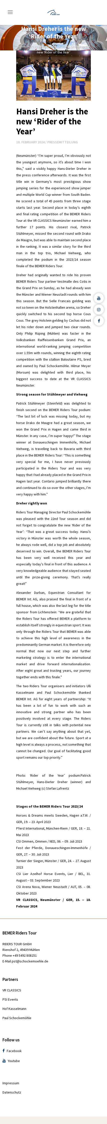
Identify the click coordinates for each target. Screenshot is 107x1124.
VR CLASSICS (11, 990)
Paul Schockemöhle (16, 1018)
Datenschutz (11, 1092)
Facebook (14, 1051)
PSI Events (10, 999)
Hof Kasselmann (14, 1008)
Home (21, 46)
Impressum (10, 1083)
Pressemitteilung (43, 46)
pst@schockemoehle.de (30, 961)
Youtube (13, 1061)
